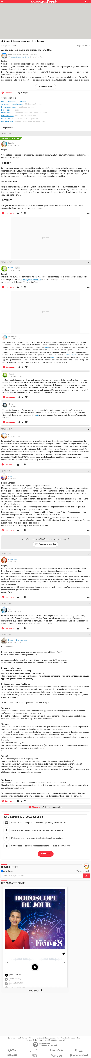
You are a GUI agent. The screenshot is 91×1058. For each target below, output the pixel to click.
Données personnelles (52, 1038)
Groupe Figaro (43, 1040)
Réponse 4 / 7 (6, 471)
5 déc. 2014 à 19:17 (14, 406)
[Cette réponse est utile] (17, 213)
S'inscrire (45, 854)
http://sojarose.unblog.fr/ (30, 279)
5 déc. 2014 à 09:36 (14, 145)
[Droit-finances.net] (79, 1050)
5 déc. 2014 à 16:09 (14, 376)
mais (52, 357)
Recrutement (40, 1038)
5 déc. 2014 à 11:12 (14, 478)
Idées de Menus (38, 41)
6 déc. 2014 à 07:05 (14, 611)
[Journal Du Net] (34, 1050)
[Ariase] (57, 1055)
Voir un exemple (83, 871)
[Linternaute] (57, 1050)
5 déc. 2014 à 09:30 (14, 437)
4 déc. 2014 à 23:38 (14, 270)
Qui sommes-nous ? (14, 1038)
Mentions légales (31, 1040)
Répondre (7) (10, 93)
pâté (37, 415)
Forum (8, 41)
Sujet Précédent (9, 46)
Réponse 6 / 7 (6, 604)
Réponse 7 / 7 (6, 635)
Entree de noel (7, 121)
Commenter (9, 213)
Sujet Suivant (82, 46)
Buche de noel (7, 113)
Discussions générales (21, 41)
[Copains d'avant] (12, 1055)
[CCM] (12, 1050)
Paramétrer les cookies (68, 1038)
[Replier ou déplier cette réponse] (89, 133)
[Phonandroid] (79, 1055)
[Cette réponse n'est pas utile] (25, 213)
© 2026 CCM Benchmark (57, 1040)
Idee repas (5, 118)
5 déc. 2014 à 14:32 (14, 561)
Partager (24, 93)
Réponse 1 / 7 (6, 134)
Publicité (31, 1038)
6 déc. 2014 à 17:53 (36, 57)
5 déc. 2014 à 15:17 (14, 339)
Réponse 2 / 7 (6, 262)
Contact (24, 1038)
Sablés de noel (7, 116)
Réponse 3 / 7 (6, 429)
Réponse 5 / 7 (6, 554)
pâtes (46, 347)
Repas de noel (7, 110)
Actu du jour (8, 871)
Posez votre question (47, 544)
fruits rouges (71, 355)
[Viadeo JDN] (34, 1055)
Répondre (36, 807)
